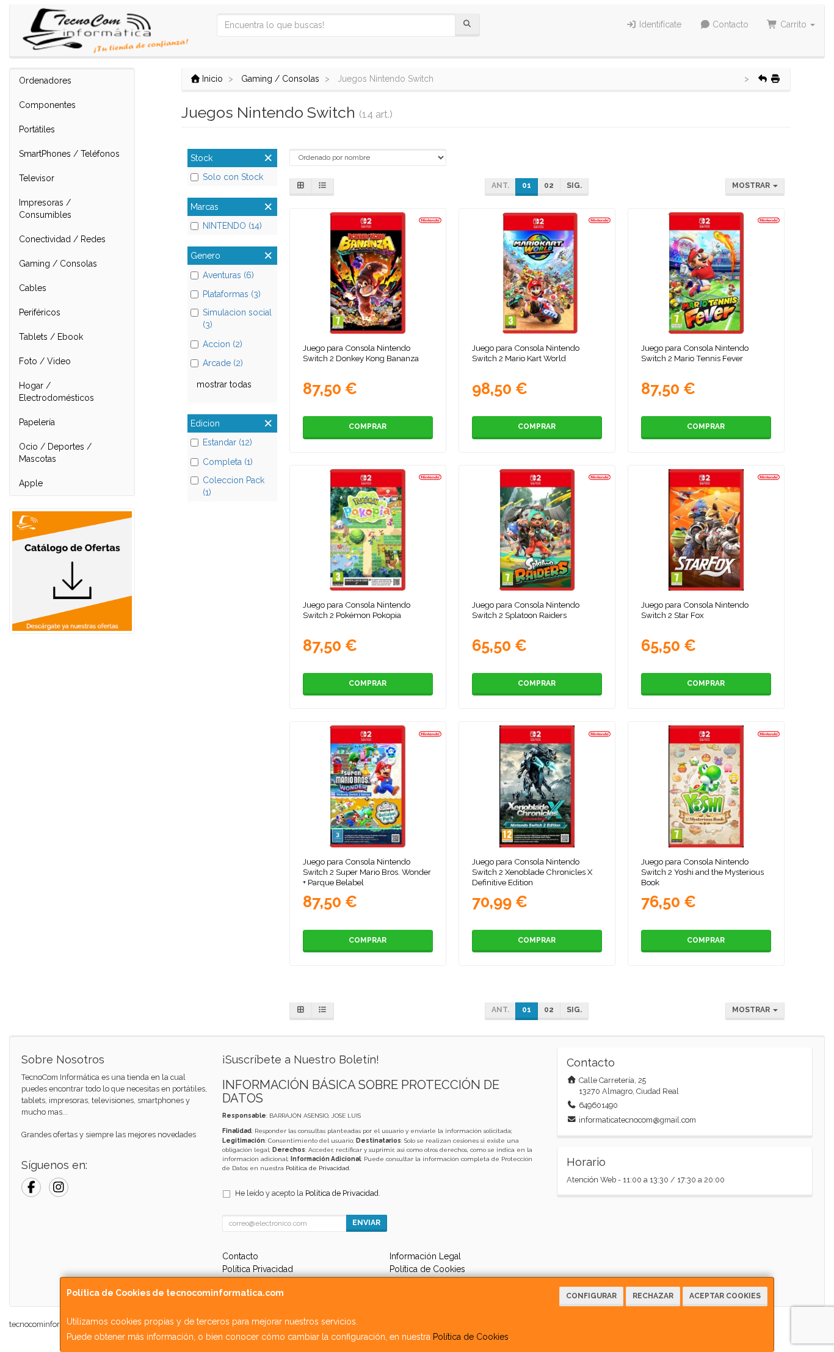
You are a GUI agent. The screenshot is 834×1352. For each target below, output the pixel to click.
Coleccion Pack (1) (233, 486)
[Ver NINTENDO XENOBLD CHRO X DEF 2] (537, 786)
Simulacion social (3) (237, 318)
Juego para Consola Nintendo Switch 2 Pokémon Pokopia (356, 610)
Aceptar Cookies (725, 1296)
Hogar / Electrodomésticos (56, 392)
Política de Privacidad (317, 1168)
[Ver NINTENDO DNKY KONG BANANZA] (367, 273)
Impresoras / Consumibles (45, 209)
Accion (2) (222, 344)
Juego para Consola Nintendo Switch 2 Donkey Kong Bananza (361, 353)
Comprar (367, 426)
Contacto (729, 24)
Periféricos (39, 312)
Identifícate (659, 24)
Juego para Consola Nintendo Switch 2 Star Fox (695, 610)
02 (549, 185)
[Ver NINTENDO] (706, 273)
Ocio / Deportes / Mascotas (55, 453)
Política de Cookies (471, 1337)
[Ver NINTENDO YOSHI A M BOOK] (706, 786)
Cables (32, 288)
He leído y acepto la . (307, 1193)
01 (526, 185)
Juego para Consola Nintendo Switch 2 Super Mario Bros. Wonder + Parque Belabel (367, 872)
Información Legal (425, 1256)
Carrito (793, 24)
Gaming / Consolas (58, 263)
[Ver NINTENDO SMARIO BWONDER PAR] (367, 786)
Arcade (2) (223, 363)
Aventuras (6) (228, 275)
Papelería (37, 422)
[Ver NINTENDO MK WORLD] (537, 273)
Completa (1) (228, 462)
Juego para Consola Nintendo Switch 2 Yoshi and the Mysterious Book (702, 872)
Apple (31, 483)
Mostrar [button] (752, 185)
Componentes (47, 105)
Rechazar (653, 1296)
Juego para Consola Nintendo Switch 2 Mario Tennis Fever (695, 353)
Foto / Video (45, 361)
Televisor (36, 178)
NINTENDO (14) (232, 226)
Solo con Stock (233, 177)
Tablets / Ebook (51, 337)
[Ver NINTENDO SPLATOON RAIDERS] (537, 530)
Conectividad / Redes (62, 239)
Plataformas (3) (232, 294)
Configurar (591, 1296)
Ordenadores (45, 80)
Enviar (366, 1222)
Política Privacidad (257, 1269)
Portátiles (37, 129)
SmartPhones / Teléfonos (69, 154)
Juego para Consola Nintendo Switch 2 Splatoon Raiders (525, 610)
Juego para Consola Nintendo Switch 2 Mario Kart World (525, 353)
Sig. (574, 185)
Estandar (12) (227, 442)
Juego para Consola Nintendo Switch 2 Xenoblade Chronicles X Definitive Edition (532, 872)
